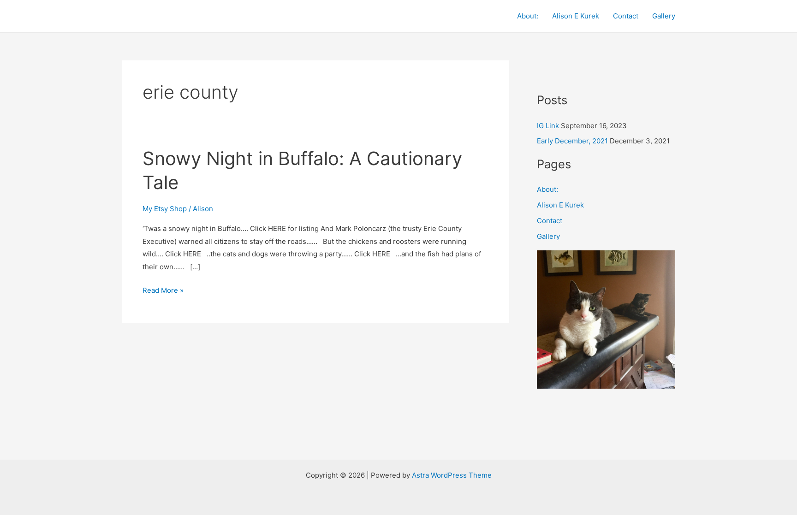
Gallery (663, 16)
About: (527, 16)
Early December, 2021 (572, 140)
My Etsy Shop (165, 208)
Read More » (163, 289)
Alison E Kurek (575, 16)
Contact (625, 16)
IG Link (548, 125)
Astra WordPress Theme (452, 475)
